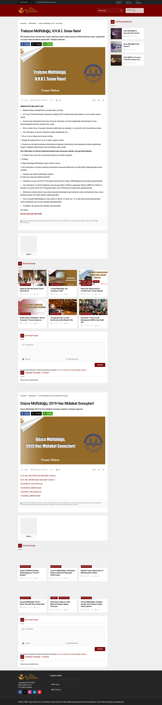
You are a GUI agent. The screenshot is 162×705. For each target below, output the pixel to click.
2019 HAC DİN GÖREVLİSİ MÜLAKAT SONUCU (38, 476)
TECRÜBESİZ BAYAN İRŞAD (31, 488)
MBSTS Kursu (56, 690)
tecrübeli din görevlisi (41, 504)
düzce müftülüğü (63, 503)
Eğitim (96, 281)
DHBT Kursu (55, 684)
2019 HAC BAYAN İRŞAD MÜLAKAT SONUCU (37, 480)
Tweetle (38, 44)
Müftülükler (32, 23)
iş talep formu (57, 221)
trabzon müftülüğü (92, 221)
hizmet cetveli (47, 221)
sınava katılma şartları (78, 221)
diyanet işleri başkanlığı (35, 221)
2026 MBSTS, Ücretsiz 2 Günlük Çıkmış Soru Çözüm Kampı (56, 2)
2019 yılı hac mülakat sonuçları (32, 503)
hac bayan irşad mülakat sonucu (79, 503)
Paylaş (27, 44)
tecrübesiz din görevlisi (71, 504)
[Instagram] (30, 692)
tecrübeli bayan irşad (27, 504)
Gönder (49, 44)
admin (26, 100)
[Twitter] (25, 692)
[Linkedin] (34, 692)
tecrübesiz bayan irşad (55, 504)
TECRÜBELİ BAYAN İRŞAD (30, 496)
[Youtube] (39, 692)
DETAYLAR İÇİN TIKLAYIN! (31, 214)
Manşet (54, 598)
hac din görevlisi (96, 503)
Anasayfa (23, 23)
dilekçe (25, 221)
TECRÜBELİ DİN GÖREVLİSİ (30, 492)
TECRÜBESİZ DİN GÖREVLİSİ (31, 484)
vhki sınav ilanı (24, 222)
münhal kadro (66, 221)
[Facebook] (20, 692)
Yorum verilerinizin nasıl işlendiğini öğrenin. (72, 370)
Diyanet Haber (86, 281)
